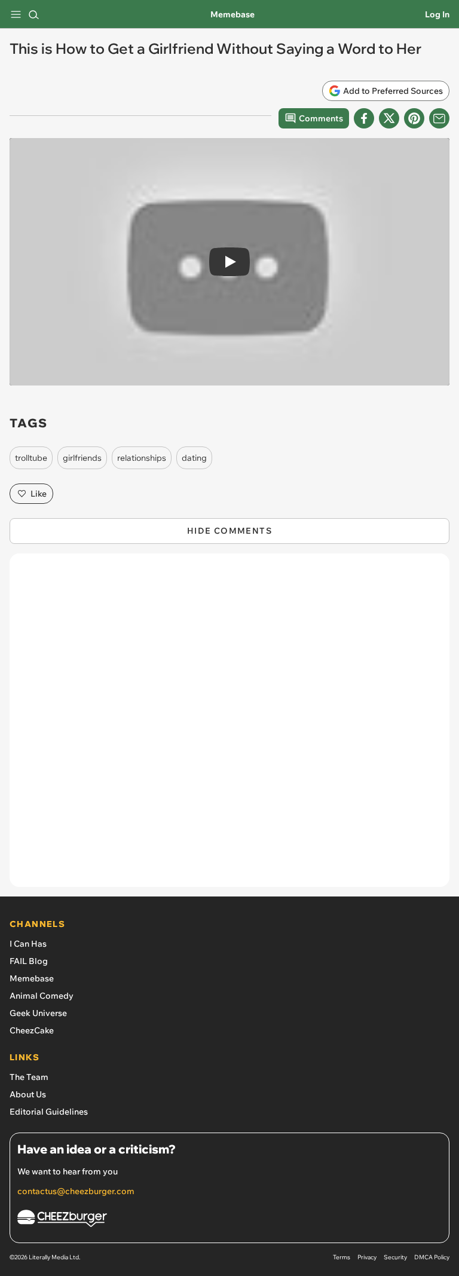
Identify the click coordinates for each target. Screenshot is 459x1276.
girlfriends (82, 457)
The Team (29, 1077)
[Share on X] (389, 118)
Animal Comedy (42, 995)
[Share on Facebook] (364, 118)
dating (194, 457)
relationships (141, 457)
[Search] (33, 14)
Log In (437, 14)
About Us (28, 1094)
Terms (341, 1257)
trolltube (31, 457)
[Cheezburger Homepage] (229, 1220)
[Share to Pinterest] (414, 118)
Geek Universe (38, 1013)
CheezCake (32, 1030)
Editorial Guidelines (49, 1111)
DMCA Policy (431, 1257)
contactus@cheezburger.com (75, 1191)
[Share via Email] (439, 118)
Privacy (367, 1257)
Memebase (232, 14)
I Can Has (28, 943)
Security (395, 1257)
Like (38, 493)
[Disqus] (229, 726)
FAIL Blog (29, 961)
